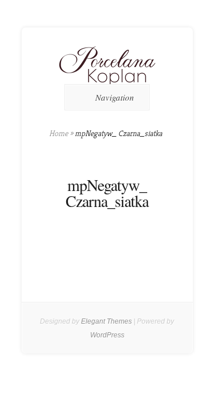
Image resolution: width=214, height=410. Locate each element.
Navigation (114, 97)
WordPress (107, 335)
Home (58, 133)
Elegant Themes (106, 321)
